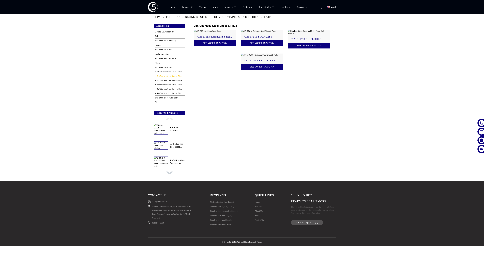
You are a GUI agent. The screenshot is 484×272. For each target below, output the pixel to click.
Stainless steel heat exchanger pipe (164, 52)
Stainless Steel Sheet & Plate (165, 61)
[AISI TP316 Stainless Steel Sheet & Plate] (262, 31)
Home (172, 7)
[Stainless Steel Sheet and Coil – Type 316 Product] (309, 32)
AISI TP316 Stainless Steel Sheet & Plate (258, 36)
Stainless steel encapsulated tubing (223, 211)
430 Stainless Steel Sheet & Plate (169, 93)
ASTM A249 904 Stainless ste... (177, 161)
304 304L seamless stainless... (174, 129)
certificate (285, 7)
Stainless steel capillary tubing (165, 43)
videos (202, 7)
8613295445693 (158, 223)
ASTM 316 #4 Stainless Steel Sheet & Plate (259, 60)
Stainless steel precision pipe (221, 220)
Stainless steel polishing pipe (221, 215)
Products (186, 7)
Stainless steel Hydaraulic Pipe (166, 100)
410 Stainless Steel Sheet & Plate (169, 89)
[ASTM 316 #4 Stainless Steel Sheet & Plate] (262, 55)
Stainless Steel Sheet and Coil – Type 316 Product (307, 39)
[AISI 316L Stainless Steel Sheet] (215, 31)
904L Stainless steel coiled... (176, 145)
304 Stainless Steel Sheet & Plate (169, 72)
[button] (169, 119)
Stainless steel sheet (201, 17)
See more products (215, 43)
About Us (228, 7)
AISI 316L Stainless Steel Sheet (214, 36)
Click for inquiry (303, 222)
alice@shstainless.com (160, 201)
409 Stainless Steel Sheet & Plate (169, 85)
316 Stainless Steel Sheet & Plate (246, 17)
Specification (265, 7)
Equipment (247, 7)
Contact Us (302, 7)
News (215, 7)
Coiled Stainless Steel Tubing (165, 34)
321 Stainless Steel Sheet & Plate (169, 80)
